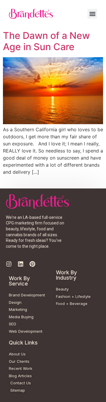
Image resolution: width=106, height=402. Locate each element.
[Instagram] (9, 264)
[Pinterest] (32, 264)
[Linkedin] (21, 264)
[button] (92, 14)
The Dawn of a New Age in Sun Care (46, 41)
